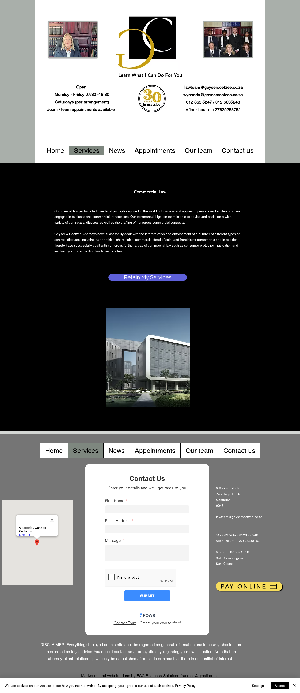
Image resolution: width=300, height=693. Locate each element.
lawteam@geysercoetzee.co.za (213, 87)
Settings (258, 685)
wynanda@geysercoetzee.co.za (213, 94)
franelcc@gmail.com (198, 675)
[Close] (294, 685)
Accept (280, 685)
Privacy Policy (185, 685)
